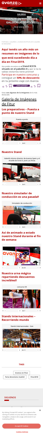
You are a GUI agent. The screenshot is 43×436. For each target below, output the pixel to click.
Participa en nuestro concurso (19, 74)
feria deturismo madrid (14, 377)
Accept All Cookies (21, 426)
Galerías (21, 14)
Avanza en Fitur (21, 373)
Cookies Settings (22, 432)
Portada (5, 42)
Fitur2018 (34, 377)
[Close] (40, 410)
